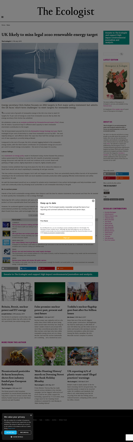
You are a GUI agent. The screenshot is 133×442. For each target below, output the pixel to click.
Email (42, 214)
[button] (17, 437)
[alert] (17, 426)
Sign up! (66, 238)
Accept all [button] (10, 432)
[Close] (93, 201)
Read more (11, 428)
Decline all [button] (24, 432)
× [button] (31, 415)
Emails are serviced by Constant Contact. (54, 233)
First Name (44, 221)
